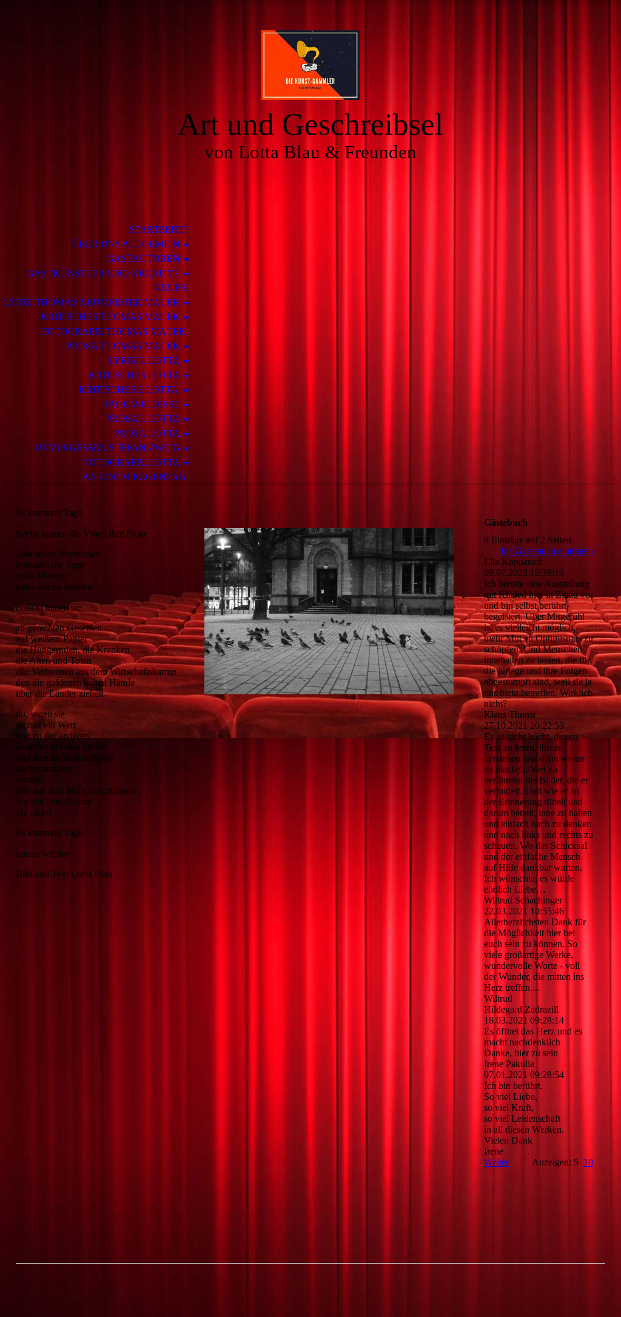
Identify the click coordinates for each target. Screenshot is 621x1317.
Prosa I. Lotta (143, 419)
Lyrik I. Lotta (144, 360)
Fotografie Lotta (132, 462)
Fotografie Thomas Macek (114, 331)
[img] (310, 65)
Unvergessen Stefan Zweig (107, 448)
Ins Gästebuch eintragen (547, 551)
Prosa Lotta (147, 433)
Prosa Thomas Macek (123, 346)
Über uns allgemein (126, 244)
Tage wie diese (141, 404)
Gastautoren (143, 258)
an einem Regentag (134, 477)
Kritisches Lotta (134, 375)
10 (588, 1162)
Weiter (496, 1162)
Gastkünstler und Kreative (103, 273)
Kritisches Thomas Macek (110, 317)
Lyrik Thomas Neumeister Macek (92, 302)
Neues (170, 288)
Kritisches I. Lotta (129, 389)
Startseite (157, 229)
